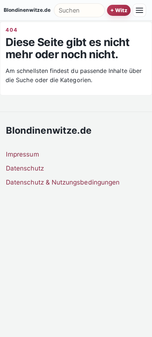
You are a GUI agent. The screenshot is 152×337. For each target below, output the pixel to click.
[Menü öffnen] (139, 10)
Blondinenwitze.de (27, 10)
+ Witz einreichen (119, 10)
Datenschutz (25, 168)
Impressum (22, 154)
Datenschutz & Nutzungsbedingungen (63, 182)
